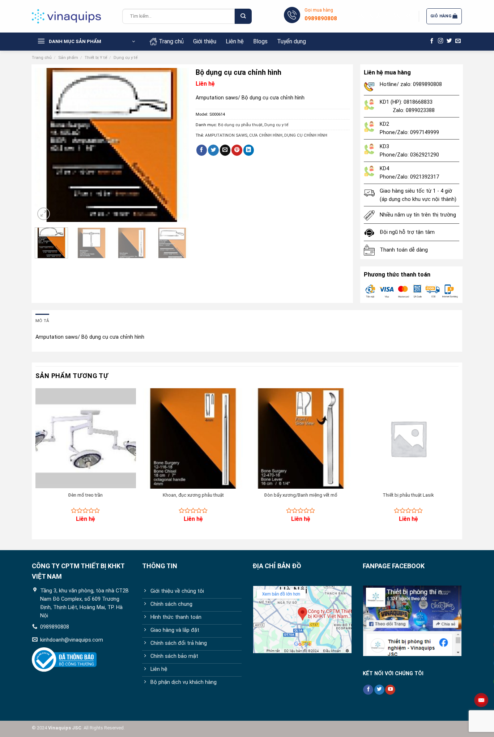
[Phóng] (43, 213)
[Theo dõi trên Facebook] (432, 41)
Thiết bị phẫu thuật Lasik (408, 495)
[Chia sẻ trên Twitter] (213, 150)
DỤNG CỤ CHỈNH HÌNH (305, 135)
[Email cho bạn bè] (225, 150)
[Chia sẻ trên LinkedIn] (248, 150)
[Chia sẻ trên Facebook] (201, 150)
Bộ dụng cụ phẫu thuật (240, 124)
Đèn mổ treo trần (85, 495)
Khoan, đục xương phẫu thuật (193, 495)
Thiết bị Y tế (96, 57)
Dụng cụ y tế (125, 57)
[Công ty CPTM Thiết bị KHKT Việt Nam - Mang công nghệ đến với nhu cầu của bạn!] (71, 16)
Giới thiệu (204, 41)
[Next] (176, 145)
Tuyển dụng (291, 41)
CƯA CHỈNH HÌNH (265, 135)
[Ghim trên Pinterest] (236, 150)
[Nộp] (243, 16)
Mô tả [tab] (42, 320)
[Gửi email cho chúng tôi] (458, 41)
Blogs (260, 41)
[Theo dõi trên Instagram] (440, 41)
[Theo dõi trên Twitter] (449, 41)
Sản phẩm (68, 57)
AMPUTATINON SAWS (226, 135)
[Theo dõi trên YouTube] (390, 690)
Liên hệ (235, 41)
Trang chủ (171, 41)
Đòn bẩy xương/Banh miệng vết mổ (300, 495)
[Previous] (47, 145)
